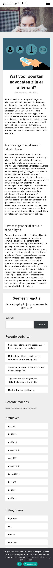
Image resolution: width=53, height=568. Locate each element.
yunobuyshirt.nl (15, 3)
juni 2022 (12, 490)
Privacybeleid (30, 564)
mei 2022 (12, 498)
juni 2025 (12, 434)
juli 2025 (12, 426)
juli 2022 (12, 482)
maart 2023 (13, 466)
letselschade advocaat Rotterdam (20, 194)
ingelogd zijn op (23, 304)
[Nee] (49, 558)
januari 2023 (13, 474)
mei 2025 (12, 442)
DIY (9, 526)
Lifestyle (12, 542)
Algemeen (13, 518)
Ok (19, 564)
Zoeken (9, 317)
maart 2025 (13, 450)
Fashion (11, 534)
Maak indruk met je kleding (21, 389)
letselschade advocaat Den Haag (19, 196)
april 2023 (12, 458)
